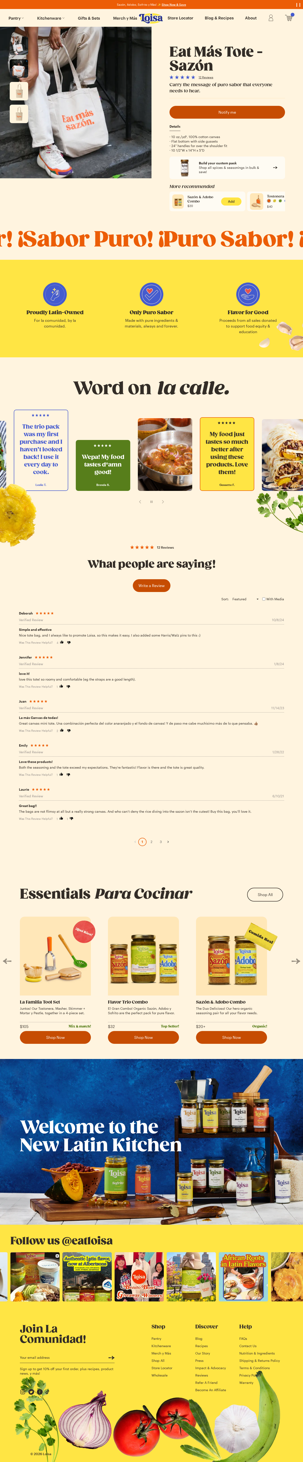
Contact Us (248, 1346)
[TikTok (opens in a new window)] (48, 1392)
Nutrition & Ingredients (257, 1353)
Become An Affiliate (210, 1390)
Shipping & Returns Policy (259, 1361)
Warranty (246, 1383)
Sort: (225, 599)
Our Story (202, 1353)
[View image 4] (18, 113)
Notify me (227, 112)
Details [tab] (174, 126)
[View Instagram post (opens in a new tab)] (35, 1276)
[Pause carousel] (151, 502)
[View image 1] (18, 45)
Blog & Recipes (219, 17)
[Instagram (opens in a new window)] (23, 1392)
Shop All (265, 894)
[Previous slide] (140, 502)
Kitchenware (49, 18)
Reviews (201, 1375)
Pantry (15, 18)
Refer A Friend (206, 1383)
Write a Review (151, 585)
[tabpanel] (227, 144)
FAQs (243, 1338)
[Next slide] (163, 502)
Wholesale (160, 1375)
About (251, 17)
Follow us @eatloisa (61, 1241)
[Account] (271, 18)
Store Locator (180, 17)
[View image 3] (18, 91)
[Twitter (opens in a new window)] (31, 1392)
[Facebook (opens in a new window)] (40, 1392)
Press (199, 1361)
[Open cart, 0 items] (289, 18)
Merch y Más (125, 18)
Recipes (201, 1346)
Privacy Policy (250, 1375)
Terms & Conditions (254, 1368)
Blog (198, 1338)
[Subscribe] (111, 1357)
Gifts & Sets (89, 18)
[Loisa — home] (151, 18)
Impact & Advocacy (210, 1368)
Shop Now (55, 1037)
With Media (275, 599)
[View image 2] (18, 68)
